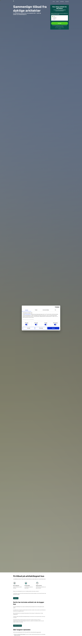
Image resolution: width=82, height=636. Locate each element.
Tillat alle (53, 328)
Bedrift (57, 1)
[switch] (36, 324)
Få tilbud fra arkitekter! (17, 625)
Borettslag (62, 1)
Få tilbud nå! (16, 598)
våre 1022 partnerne (27, 314)
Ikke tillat (28, 328)
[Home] (18, 1)
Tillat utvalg (41, 328)
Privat (54, 1)
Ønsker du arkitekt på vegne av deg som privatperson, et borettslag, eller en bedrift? (59, 14)
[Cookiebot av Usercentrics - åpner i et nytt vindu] (55, 307)
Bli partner (67, 1)
